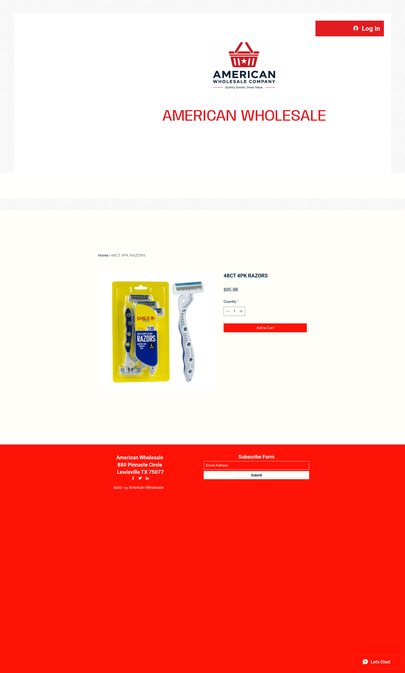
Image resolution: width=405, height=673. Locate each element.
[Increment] (241, 311)
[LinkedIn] (147, 478)
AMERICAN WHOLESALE (244, 116)
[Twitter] (140, 478)
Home (103, 255)
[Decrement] (227, 311)
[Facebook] (133, 478)
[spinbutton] (234, 311)
